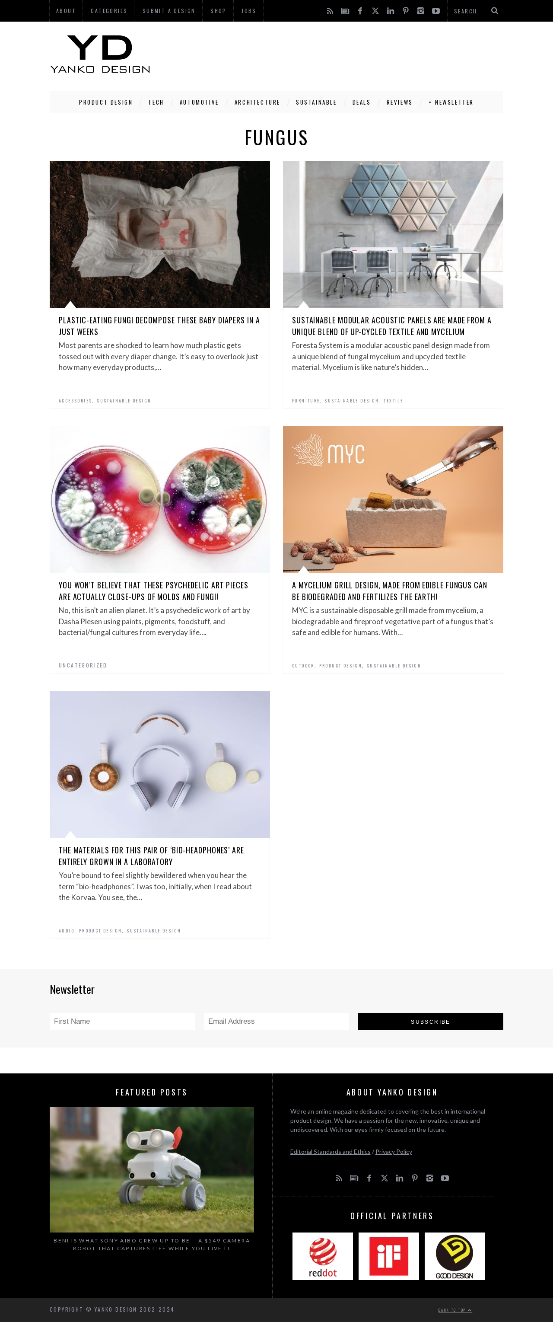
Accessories (75, 400)
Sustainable (316, 102)
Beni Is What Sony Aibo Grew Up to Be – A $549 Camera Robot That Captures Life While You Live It (152, 1244)
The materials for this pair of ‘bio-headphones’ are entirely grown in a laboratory (151, 855)
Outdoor (303, 665)
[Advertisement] (346, 54)
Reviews (400, 102)
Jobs (249, 10)
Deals (362, 102)
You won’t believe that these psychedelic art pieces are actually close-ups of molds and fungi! (153, 590)
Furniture (306, 400)
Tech (156, 102)
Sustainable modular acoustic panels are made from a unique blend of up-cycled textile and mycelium (392, 325)
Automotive (199, 102)
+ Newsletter (451, 102)
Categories (109, 10)
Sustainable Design (124, 400)
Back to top (453, 1309)
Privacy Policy (393, 1151)
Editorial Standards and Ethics (330, 1151)
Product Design (106, 102)
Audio (66, 930)
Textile (393, 400)
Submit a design (169, 10)
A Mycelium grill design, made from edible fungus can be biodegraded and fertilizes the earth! (389, 590)
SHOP (218, 10)
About (66, 10)
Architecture (257, 102)
